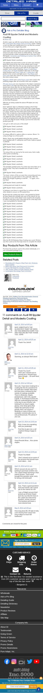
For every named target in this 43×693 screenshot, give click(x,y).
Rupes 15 (27, 69)
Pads (8, 300)
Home (5, 5)
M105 (15, 70)
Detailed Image (21, 1)
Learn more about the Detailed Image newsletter (21, 691)
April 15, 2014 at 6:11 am (23, 466)
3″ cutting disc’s (30, 72)
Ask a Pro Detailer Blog (18, 30)
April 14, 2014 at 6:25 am (23, 438)
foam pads (6, 75)
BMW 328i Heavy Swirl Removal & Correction (19, 266)
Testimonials (5, 630)
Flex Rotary (31, 74)
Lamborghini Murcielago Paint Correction (18, 43)
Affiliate (3, 614)
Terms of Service (8, 637)
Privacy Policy (6, 641)
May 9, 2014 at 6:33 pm (23, 508)
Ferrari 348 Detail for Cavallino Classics (17, 268)
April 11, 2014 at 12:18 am (24, 354)
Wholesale (5, 593)
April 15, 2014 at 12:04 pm (27, 452)
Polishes (21, 300)
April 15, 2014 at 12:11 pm (27, 483)
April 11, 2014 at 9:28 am (27, 368)
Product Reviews (7, 611)
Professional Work (16, 301)
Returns (27, 574)
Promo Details (6, 644)
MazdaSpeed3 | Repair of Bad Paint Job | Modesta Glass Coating (21, 263)
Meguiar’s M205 (8, 79)
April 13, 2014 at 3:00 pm (23, 383)
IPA (13, 85)
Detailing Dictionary (9, 604)
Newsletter (5, 607)
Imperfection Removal (16, 298)
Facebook (15, 278)
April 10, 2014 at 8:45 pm (23, 324)
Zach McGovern (7, 362)
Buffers (15, 296)
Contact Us (15, 574)
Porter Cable (19, 72)
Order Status (34, 563)
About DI (4, 627)
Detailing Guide (7, 600)
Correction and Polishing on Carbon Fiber (23, 56)
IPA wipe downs (8, 84)
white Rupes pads (23, 79)
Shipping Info (21, 563)
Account (27, 5)
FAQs (9, 562)
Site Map (4, 618)
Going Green (6, 634)
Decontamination (27, 296)
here (20, 250)
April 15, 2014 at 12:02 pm (27, 422)
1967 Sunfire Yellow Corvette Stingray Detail (19, 269)
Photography (14, 300)
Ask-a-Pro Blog (7, 597)
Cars (19, 296)
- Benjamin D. (22, 585)
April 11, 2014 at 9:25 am (27, 339)
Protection (26, 301)
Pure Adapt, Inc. (7, 651)
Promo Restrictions (8, 648)
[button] (38, 689)
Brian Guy (8, 39)
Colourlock (15, 276)
